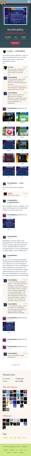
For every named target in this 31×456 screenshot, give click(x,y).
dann (22, 183)
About (6, 450)
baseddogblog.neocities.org (15, 33)
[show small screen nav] (29, 1)
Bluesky (25, 446)
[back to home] (3, 2)
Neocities (5, 446)
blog (15, 437)
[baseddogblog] (4, 109)
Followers (7, 416)
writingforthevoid (13, 202)
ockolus (10, 51)
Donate (12, 450)
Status (9, 452)
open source (12, 446)
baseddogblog (20, 51)
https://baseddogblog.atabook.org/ (17, 86)
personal (5, 437)
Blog (21, 450)
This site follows (10, 387)
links (24, 437)
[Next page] (18, 364)
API (26, 450)
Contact (21, 452)
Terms (15, 452)
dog (11, 437)
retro (19, 437)
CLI (17, 450)
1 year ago (9, 52)
